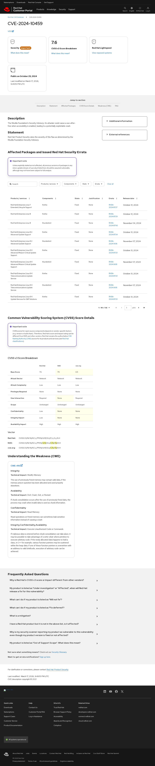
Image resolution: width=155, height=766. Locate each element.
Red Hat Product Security (57, 669)
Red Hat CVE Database (16, 17)
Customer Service (10, 721)
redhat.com (82, 707)
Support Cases (9, 716)
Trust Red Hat (59, 707)
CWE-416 (15, 465)
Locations (43, 753)
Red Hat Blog (69, 753)
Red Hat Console (34, 2)
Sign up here (45, 657)
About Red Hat (18, 753)
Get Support (48, 2)
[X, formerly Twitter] (122, 692)
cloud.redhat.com (85, 721)
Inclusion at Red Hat (83, 753)
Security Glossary (59, 652)
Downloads (21, 2)
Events (34, 753)
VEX (10, 31)
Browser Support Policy (62, 712)
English (131, 11)
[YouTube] (110, 692)
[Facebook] (116, 692)
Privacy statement (19, 761)
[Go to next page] (138, 307)
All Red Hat (140, 11)
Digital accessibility (67, 761)
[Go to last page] (144, 307)
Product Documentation (13, 725)
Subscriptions (9, 2)
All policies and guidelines (48, 761)
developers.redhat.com (87, 712)
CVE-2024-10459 (35, 17)
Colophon (57, 725)
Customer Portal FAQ (37, 712)
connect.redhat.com (86, 716)
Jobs (27, 753)
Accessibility (58, 716)
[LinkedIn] (104, 692)
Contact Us (33, 707)
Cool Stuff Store (99, 753)
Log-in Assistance (35, 716)
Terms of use (32, 761)
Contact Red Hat (55, 753)
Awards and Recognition (63, 721)
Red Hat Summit (113, 753)
